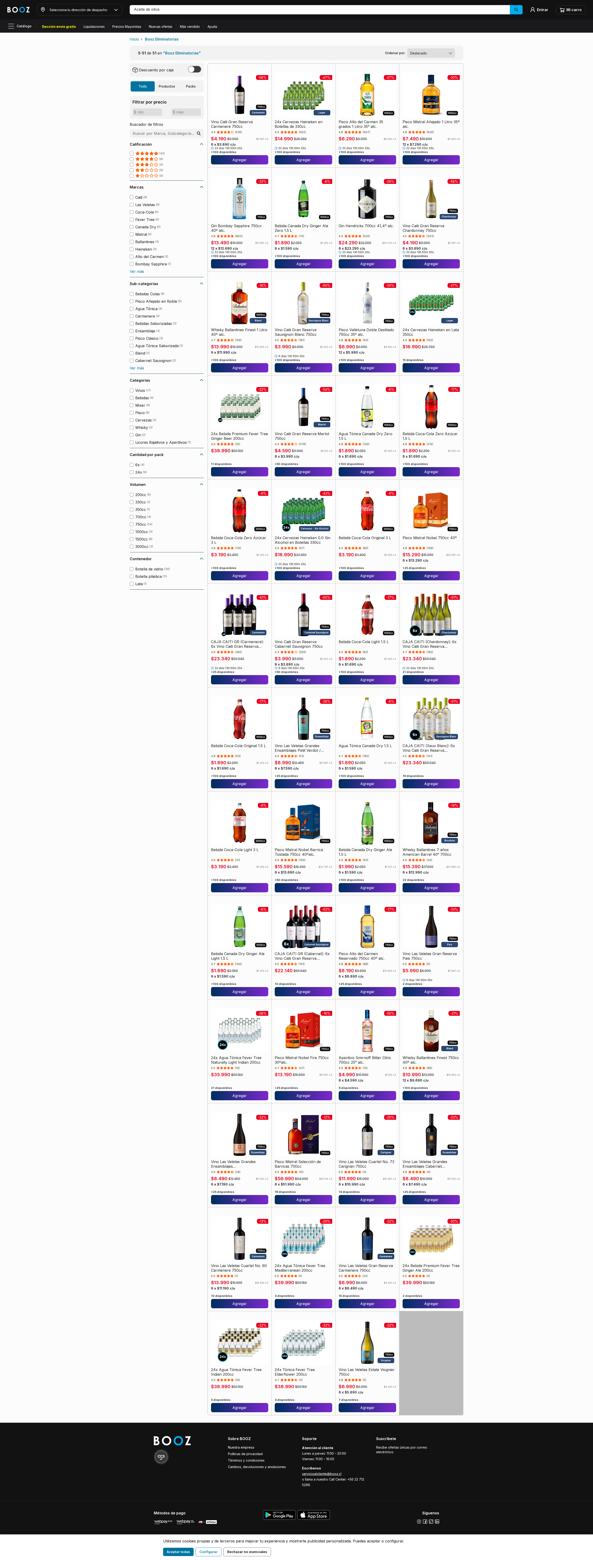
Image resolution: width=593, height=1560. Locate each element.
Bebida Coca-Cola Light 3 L (235, 849)
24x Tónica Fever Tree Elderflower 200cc (295, 1372)
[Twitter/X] (431, 1521)
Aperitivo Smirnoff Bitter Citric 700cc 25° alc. (365, 1060)
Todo (143, 86)
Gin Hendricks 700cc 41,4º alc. (366, 225)
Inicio (134, 39)
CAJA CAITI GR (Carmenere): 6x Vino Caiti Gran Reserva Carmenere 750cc (237, 644)
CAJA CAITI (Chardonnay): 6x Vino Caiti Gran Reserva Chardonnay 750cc (430, 644)
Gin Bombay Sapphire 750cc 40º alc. (236, 228)
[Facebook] (425, 1521)
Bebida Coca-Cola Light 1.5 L (364, 641)
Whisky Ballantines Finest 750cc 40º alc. (431, 1060)
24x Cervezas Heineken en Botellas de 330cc (298, 124)
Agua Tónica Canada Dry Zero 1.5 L (365, 436)
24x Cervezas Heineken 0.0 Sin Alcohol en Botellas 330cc (302, 540)
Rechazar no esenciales (247, 1552)
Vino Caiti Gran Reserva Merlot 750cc (302, 436)
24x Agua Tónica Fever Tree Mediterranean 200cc (300, 1268)
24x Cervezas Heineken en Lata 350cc (431, 332)
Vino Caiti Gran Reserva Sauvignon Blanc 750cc (296, 332)
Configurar (208, 1552)
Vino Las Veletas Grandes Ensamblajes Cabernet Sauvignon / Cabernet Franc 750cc (428, 1164)
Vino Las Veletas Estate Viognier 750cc (367, 1372)
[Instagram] (419, 1521)
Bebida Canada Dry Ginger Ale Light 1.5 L (238, 956)
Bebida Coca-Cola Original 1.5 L (238, 745)
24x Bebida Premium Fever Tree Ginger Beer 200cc (239, 436)
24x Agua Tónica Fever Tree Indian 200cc (236, 1372)
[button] (326, 9)
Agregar (239, 159)
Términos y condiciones (246, 1460)
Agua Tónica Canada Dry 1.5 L (365, 745)
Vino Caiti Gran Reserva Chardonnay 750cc (423, 228)
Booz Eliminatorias (162, 39)
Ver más (137, 271)
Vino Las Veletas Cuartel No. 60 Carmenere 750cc (239, 1268)
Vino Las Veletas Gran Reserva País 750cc (430, 956)
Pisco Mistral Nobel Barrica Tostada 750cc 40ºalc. (299, 852)
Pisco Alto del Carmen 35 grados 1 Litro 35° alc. (361, 124)
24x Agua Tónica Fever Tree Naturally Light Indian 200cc (236, 1060)
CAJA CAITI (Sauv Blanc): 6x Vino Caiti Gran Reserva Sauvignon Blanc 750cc (429, 748)
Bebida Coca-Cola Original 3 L (365, 537)
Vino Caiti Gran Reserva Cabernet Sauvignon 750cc (299, 644)
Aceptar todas (178, 1552)
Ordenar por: (395, 53)
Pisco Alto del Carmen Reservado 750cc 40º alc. (362, 956)
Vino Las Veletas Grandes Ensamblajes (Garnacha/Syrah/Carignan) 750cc (235, 1164)
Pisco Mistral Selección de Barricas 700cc (298, 1164)
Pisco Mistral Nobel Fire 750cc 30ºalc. (302, 1060)
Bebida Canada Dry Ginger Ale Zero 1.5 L (301, 228)
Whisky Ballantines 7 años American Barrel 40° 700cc (427, 852)
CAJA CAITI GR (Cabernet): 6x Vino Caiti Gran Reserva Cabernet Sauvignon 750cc (302, 956)
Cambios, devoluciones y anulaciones (257, 1467)
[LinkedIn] (437, 1521)
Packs (191, 86)
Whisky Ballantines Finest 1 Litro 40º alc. (239, 332)
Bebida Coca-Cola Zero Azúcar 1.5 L (430, 436)
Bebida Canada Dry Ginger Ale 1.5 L (365, 852)
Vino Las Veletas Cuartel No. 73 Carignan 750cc (366, 1164)
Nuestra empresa (241, 1447)
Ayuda (212, 26)
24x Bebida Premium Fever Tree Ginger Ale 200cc (431, 1268)
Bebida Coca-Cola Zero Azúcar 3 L (238, 540)
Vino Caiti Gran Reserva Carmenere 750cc (232, 124)
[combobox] (431, 53)
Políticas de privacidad (245, 1454)
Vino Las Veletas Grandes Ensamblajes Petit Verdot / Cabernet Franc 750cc (298, 748)
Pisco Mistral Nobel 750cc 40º (430, 537)
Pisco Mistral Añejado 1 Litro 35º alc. (431, 124)
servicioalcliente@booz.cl (321, 1474)
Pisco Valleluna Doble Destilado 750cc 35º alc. (366, 332)
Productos (167, 86)
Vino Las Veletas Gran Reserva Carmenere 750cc (366, 1268)
